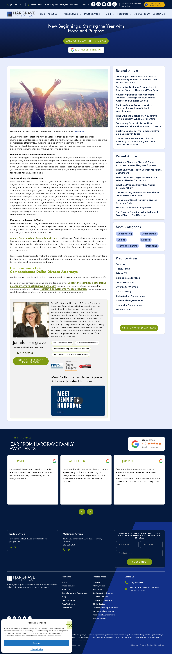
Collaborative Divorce (128, 278)
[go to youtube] (19, 618)
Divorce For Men (125, 282)
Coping (121, 240)
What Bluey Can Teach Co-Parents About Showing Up (139, 171)
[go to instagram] (14, 618)
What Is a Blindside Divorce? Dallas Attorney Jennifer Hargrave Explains (136, 164)
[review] (146, 444)
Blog (108, 14)
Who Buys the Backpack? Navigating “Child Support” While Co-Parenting (136, 117)
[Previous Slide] (82, 512)
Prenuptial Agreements (129, 305)
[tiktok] (114, 4)
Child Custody (123, 291)
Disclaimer (159, 645)
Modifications (123, 309)
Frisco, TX (121, 273)
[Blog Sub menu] (113, 14)
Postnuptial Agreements (129, 300)
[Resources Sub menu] (131, 14)
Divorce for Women (127, 287)
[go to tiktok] (30, 618)
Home (41, 14)
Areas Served (71, 14)
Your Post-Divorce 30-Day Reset (134, 207)
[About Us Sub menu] (60, 14)
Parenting (151, 246)
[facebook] (93, 4)
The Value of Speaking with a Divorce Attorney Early (136, 201)
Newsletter (79, 131)
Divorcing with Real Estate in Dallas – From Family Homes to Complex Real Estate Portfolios (136, 79)
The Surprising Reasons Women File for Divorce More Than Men (138, 194)
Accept (36, 643)
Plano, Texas (123, 269)
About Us (53, 14)
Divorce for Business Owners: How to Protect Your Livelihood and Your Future (138, 88)
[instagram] (98, 4)
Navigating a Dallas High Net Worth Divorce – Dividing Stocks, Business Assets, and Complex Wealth (135, 97)
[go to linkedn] (24, 618)
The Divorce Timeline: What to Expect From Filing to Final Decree (137, 213)
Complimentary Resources (74, 593)
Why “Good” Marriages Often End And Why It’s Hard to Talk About (137, 179)
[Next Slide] (90, 512)
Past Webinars (68, 604)
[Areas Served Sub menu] (80, 14)
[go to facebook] (9, 618)
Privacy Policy (37, 649)
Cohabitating (124, 233)
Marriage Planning (127, 246)
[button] (68, 623)
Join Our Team (142, 14)
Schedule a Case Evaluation (30, 361)
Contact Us (159, 14)
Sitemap (134, 645)
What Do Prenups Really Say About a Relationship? (135, 186)
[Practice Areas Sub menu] (102, 14)
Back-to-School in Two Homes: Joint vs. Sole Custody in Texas (137, 132)
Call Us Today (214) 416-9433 (86, 41)
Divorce (145, 240)
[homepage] (21, 14)
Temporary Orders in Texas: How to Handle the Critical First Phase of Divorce (139, 125)
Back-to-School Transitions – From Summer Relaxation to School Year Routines (135, 108)
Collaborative (149, 233)
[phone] (10, 547)
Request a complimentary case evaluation (63, 289)
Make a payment (155, 5)
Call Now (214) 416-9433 (139, 328)
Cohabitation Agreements (130, 296)
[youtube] (104, 4)
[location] (15, 547)
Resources (122, 14)
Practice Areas (92, 14)
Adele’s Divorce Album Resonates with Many (35, 238)
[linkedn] (109, 4)
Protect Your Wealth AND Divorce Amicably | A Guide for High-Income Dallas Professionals (135, 141)
